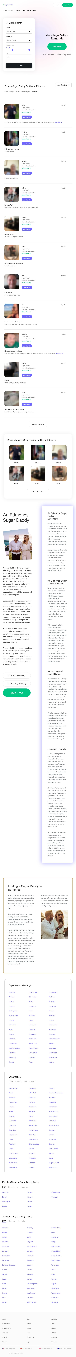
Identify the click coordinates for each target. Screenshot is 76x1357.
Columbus (12, 1130)
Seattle (51, 1020)
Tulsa (51, 1158)
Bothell (11, 1020)
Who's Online (31, 10)
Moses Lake (33, 1043)
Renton (51, 1011)
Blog (28, 1319)
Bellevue (12, 1006)
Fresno (11, 1149)
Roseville (52, 1097)
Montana (30, 1270)
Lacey (31, 1020)
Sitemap (53, 1342)
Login (57, 5)
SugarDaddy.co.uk (46, 1349)
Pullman (52, 997)
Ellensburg (12, 1057)
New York (5, 1192)
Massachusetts (32, 1246)
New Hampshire (32, 1284)
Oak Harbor (33, 1053)
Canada (18, 1081)
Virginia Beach (54, 1163)
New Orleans (33, 1139)
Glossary (54, 1337)
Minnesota (30, 1256)
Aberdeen (12, 992)
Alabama (5, 1228)
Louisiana (30, 1232)
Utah (53, 1274)
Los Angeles (6, 1202)
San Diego (52, 1121)
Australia (33, 1081)
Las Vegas (32, 1088)
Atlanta (4, 1206)
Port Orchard (53, 992)
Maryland (30, 1242)
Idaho (4, 1284)
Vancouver (52, 1048)
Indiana (4, 1293)
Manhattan (32, 1107)
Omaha (31, 1149)
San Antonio (53, 1116)
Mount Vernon (33, 1048)
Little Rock (32, 1093)
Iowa (3, 1298)
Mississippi (30, 1260)
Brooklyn (12, 1116)
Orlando (29, 1202)
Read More (58, 122)
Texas (53, 1270)
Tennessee (55, 1265)
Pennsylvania (55, 1246)
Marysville (32, 1039)
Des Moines (13, 1043)
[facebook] (3, 1353)
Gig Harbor (32, 997)
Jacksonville (13, 1163)
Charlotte (54, 1197)
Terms (53, 1324)
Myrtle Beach (33, 1130)
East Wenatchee (14, 1048)
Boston (11, 1107)
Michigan (30, 1251)
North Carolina (31, 1302)
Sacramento (53, 1107)
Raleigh (51, 1088)
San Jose (52, 1130)
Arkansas (5, 1242)
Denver (29, 1206)
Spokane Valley (54, 1039)
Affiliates (54, 1333)
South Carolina (56, 1256)
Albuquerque (13, 1088)
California (5, 1246)
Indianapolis (13, 1158)
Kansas (4, 1302)
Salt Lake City (53, 1111)
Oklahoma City (34, 1144)
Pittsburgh (32, 1158)
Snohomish (53, 1025)
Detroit (11, 1139)
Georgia (5, 1274)
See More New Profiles (38, 492)
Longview (32, 1029)
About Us (54, 1319)
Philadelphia (55, 1192)
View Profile (26, 117)
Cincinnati (12, 1121)
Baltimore (12, 1097)
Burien (11, 1029)
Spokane (52, 1034)
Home (5, 10)
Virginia (54, 1284)
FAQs (23, 10)
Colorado (5, 1251)
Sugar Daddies (15, 91)
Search (11, 10)
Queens (31, 1167)
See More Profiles (38, 424)
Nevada (29, 1279)
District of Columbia (8, 1265)
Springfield (52, 1139)
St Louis (51, 1144)
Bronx (11, 1111)
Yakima (51, 1062)
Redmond (52, 1006)
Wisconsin (54, 1298)
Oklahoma (54, 1237)
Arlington (12, 997)
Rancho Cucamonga (56, 1093)
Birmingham (13, 1102)
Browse (17, 10)
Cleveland (12, 1125)
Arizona (4, 1237)
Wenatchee (53, 1057)
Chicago (29, 1192)
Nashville (32, 1135)
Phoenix (32, 1153)
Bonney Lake (13, 1015)
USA (11, 1081)
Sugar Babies (6, 1324)
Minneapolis (33, 1125)
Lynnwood (32, 1034)
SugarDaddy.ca (27, 1349)
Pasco (31, 1062)
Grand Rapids (13, 1153)
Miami (31, 1116)
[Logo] (8, 5)
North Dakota (55, 1228)
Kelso (31, 1001)
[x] (7, 1353)
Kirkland (32, 1015)
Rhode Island (55, 1251)
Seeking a (9, 36)
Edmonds (12, 1053)
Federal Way (33, 992)
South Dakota (55, 1260)
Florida (4, 1270)
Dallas (4, 1197)
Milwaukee (32, 1121)
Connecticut (6, 1256)
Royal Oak (52, 1102)
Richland (52, 1015)
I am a (8, 27)
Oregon (53, 1242)
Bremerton (12, 1025)
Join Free (57, 46)
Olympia (32, 1057)
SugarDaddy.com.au (65, 1349)
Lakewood (32, 1025)
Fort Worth (12, 1144)
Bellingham (12, 1011)
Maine (29, 1237)
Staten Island (53, 1149)
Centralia (12, 1039)
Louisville (32, 1097)
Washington (26, 91)
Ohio (53, 1232)
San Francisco (54, 1125)
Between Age (10, 46)
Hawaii (4, 1279)
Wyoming (54, 1302)
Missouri (29, 1265)
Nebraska (30, 1274)
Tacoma (51, 1043)
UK (25, 1081)
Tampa (51, 1153)
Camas (11, 1034)
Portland (32, 1163)
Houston (29, 1197)
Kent (30, 1011)
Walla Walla (53, 1053)
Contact (29, 1328)
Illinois (4, 1288)
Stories (29, 1324)
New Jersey (31, 1288)
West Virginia (55, 1293)
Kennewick (32, 1006)
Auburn (11, 1001)
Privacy (53, 1328)
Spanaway (52, 1029)
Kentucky (30, 1228)
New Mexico (31, 1293)
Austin (11, 1093)
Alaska (4, 1232)
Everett (11, 1062)
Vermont (54, 1279)
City (7, 53)
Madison (32, 1102)
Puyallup (52, 1001)
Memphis (32, 1111)
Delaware (5, 1260)
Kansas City (13, 1167)
